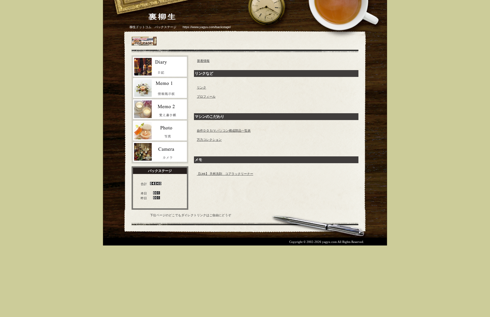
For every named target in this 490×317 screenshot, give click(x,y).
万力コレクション (209, 139)
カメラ (160, 152)
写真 (160, 130)
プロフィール (206, 96)
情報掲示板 (160, 88)
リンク (201, 87)
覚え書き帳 (160, 109)
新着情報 (203, 60)
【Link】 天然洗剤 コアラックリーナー (225, 173)
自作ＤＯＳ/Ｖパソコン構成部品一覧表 (224, 130)
